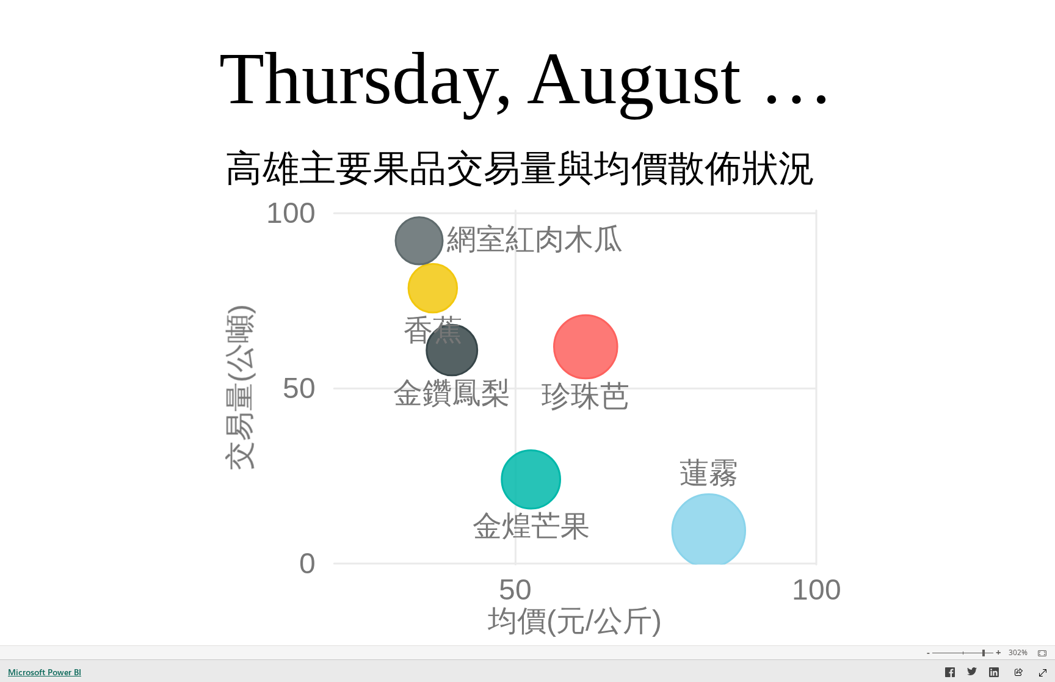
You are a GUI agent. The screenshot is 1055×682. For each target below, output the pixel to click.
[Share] (1018, 673)
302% (1018, 653)
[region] (527, 322)
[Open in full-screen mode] (1043, 673)
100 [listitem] (291, 212)
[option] (708, 531)
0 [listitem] (307, 562)
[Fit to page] (1039, 653)
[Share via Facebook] (950, 674)
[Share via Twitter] (972, 674)
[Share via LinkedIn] (994, 674)
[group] (525, 74)
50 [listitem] (299, 387)
